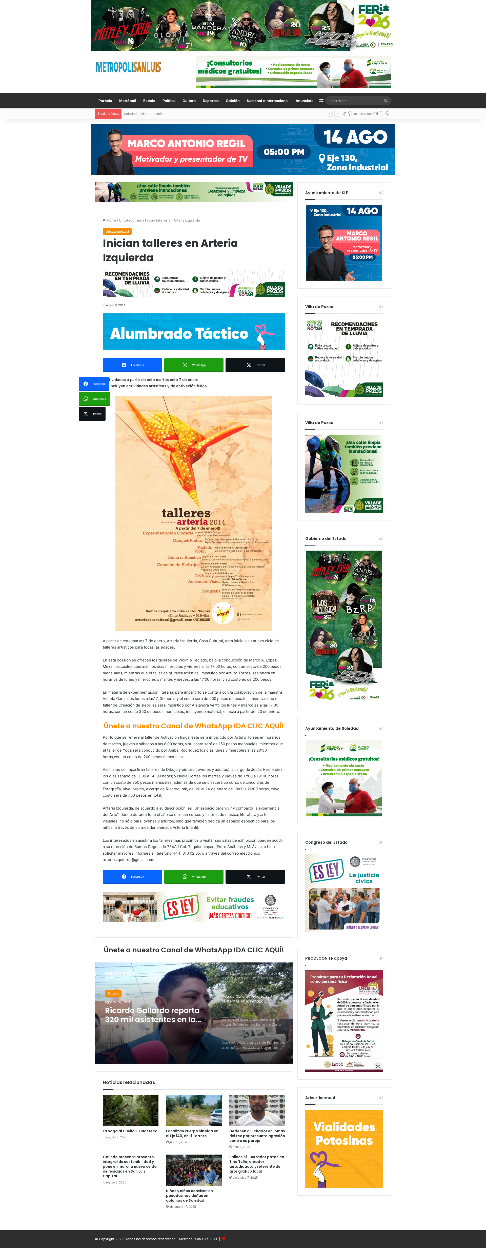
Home (111, 220)
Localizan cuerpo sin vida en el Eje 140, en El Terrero (192, 1133)
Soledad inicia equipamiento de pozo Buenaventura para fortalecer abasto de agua (189, 114)
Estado (149, 100)
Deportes (211, 100)
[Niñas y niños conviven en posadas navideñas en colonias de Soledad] (194, 1170)
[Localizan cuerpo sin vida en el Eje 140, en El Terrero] (194, 1110)
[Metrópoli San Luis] (129, 67)
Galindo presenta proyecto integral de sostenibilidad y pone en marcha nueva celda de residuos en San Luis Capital (130, 1166)
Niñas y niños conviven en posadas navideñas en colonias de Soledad (189, 1195)
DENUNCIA (116, 994)
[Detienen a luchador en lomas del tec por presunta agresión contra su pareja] (257, 1110)
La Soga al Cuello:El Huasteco (130, 1131)
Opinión (233, 100)
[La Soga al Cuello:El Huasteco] (130, 1110)
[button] (193, 513)
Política (169, 100)
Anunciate (304, 100)
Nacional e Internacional (268, 100)
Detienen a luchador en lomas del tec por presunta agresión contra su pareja (257, 1136)
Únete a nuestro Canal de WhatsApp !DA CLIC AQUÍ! (194, 726)
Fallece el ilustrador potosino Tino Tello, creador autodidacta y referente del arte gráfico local (256, 1164)
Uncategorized (130, 220)
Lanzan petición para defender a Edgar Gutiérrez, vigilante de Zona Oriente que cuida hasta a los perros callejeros (157, 1015)
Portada (105, 100)
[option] (194, 1013)
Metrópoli (127, 100)
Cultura (189, 100)
